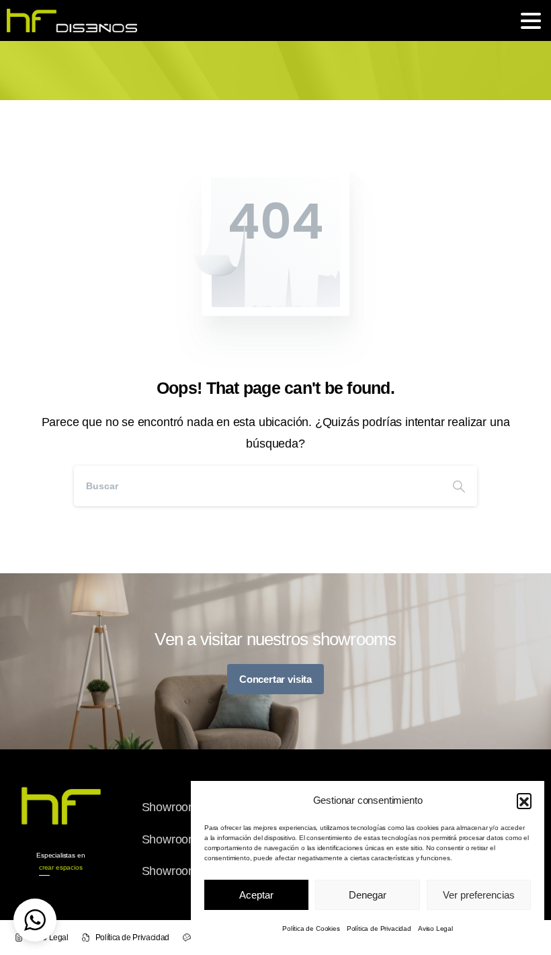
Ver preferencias (479, 895)
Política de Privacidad (379, 928)
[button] (524, 800)
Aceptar (256, 895)
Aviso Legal (435, 928)
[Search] (459, 486)
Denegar (367, 895)
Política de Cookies (311, 928)
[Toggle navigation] (530, 20)
